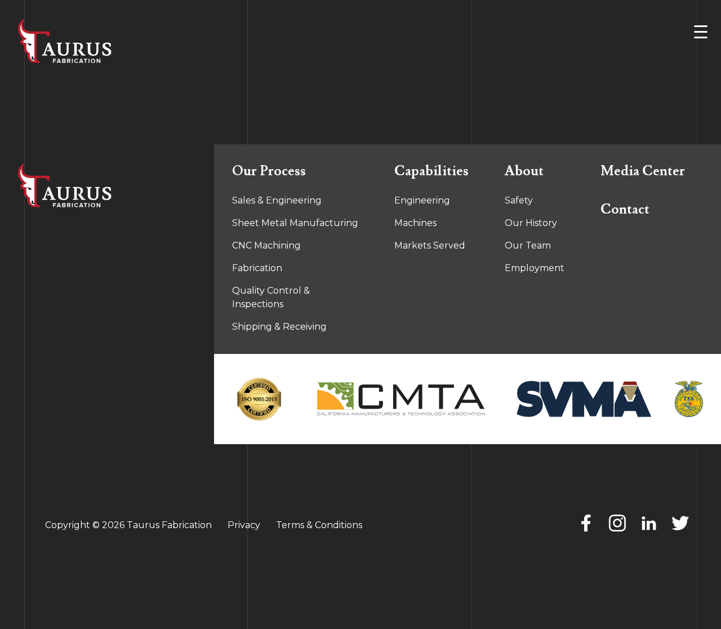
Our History (531, 223)
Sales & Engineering (277, 200)
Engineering (422, 200)
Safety (519, 200)
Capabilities (431, 171)
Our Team (528, 245)
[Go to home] (107, 184)
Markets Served (429, 245)
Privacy (244, 525)
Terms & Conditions (319, 525)
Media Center (642, 171)
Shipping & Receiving (279, 326)
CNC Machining (266, 245)
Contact (624, 209)
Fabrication (257, 268)
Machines (415, 223)
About (524, 171)
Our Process (269, 171)
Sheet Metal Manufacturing (295, 223)
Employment (534, 268)
